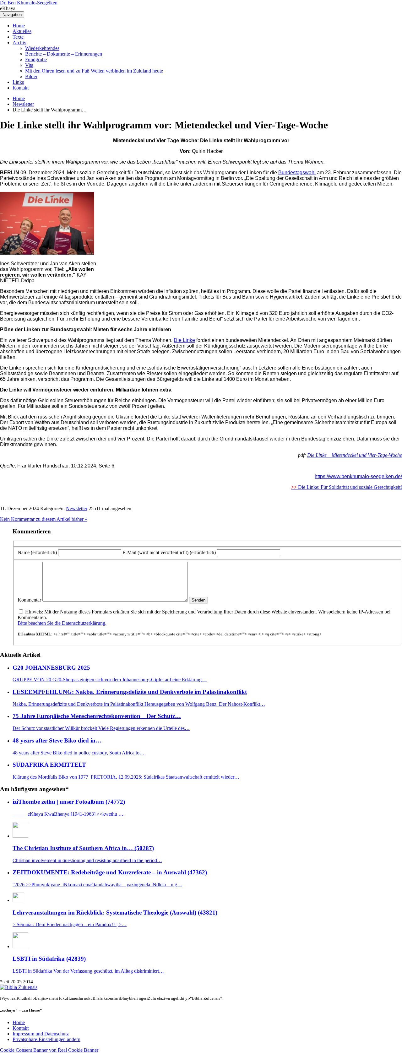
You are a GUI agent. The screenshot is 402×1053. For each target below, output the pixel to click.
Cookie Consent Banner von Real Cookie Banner (49, 1050)
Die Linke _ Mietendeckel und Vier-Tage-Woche (354, 455)
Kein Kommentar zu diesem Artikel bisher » (43, 519)
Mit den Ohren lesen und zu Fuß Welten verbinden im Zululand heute (94, 70)
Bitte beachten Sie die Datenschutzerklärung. (62, 623)
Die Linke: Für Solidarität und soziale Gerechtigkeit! (346, 487)
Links (18, 82)
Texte (18, 37)
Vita (29, 65)
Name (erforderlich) (37, 552)
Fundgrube (36, 59)
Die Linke (184, 340)
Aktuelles (22, 31)
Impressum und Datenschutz (41, 1033)
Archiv (19, 42)
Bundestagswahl (297, 172)
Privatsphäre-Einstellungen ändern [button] (46, 1039)
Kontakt (21, 87)
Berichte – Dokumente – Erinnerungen (63, 54)
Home (19, 25)
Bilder (31, 76)
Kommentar (29, 599)
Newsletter (23, 104)
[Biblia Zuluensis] (18, 987)
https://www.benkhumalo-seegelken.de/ (358, 476)
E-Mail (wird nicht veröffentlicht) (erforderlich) (169, 552)
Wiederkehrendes (42, 48)
